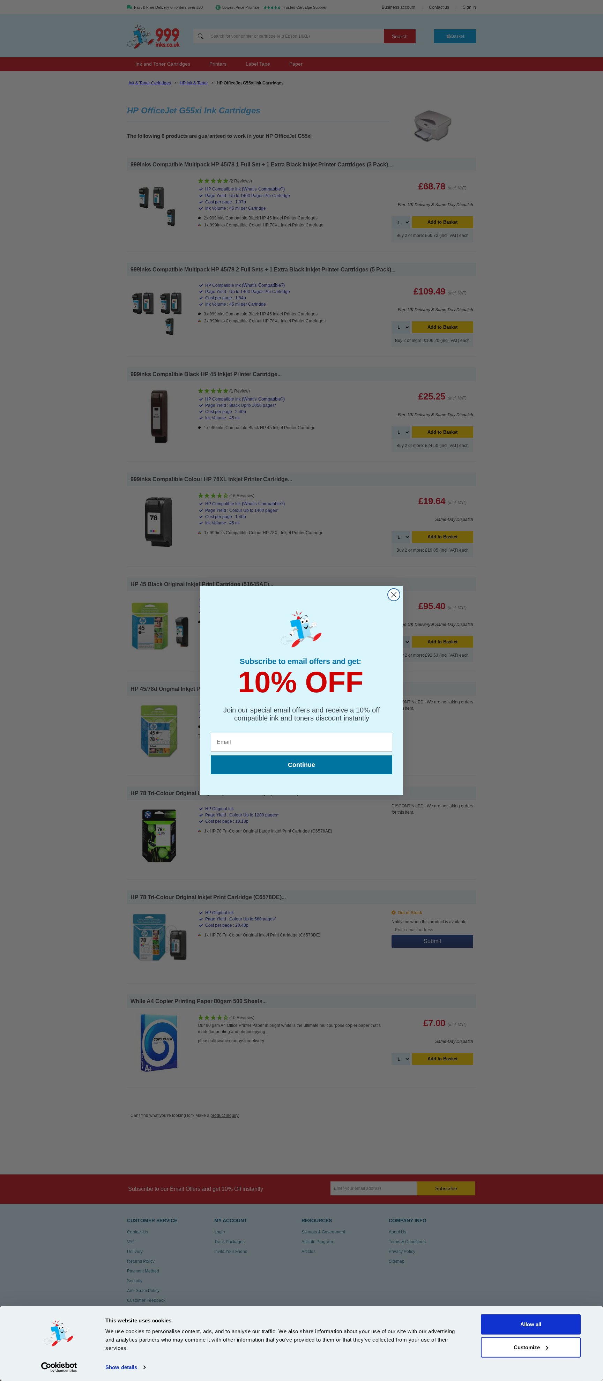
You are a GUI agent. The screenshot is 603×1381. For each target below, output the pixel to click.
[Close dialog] (394, 595)
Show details (121, 1367)
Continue (301, 764)
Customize (527, 1347)
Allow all (530, 1324)
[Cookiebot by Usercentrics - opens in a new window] (59, 1367)
